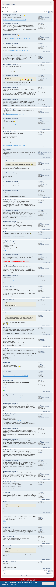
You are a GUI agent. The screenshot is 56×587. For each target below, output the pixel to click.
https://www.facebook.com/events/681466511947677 (14, 114)
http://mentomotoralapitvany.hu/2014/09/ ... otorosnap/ (14, 69)
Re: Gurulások (6, 54)
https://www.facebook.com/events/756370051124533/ (19, 50)
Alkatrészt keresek (43, 289)
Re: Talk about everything (9, 561)
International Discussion (44, 564)
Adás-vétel (42, 288)
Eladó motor (42, 374)
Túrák (41, 16)
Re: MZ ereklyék (7, 149)
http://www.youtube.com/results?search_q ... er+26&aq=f (15, 397)
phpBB (24, 579)
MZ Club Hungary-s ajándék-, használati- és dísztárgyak (44, 153)
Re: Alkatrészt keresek (8, 286)
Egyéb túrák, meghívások (44, 17)
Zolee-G (41, 14)
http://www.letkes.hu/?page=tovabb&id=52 (12, 279)
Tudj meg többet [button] (13, 584)
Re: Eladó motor (7, 371)
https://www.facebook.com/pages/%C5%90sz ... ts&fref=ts (15, 124)
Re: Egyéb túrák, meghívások (10, 14)
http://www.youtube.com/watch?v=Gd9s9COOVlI (13, 420)
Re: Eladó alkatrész (8, 337)
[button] (51, 12)
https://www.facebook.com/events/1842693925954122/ (14, 19)
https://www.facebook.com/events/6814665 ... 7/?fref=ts (15, 145)
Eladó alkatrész (42, 340)
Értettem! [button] (48, 583)
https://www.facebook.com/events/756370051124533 (20, 38)
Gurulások (41, 57)
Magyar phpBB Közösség (31, 580)
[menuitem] (10, 2)
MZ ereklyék (42, 154)
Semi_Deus (31, 578)
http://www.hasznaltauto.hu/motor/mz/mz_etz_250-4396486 (15, 375)
